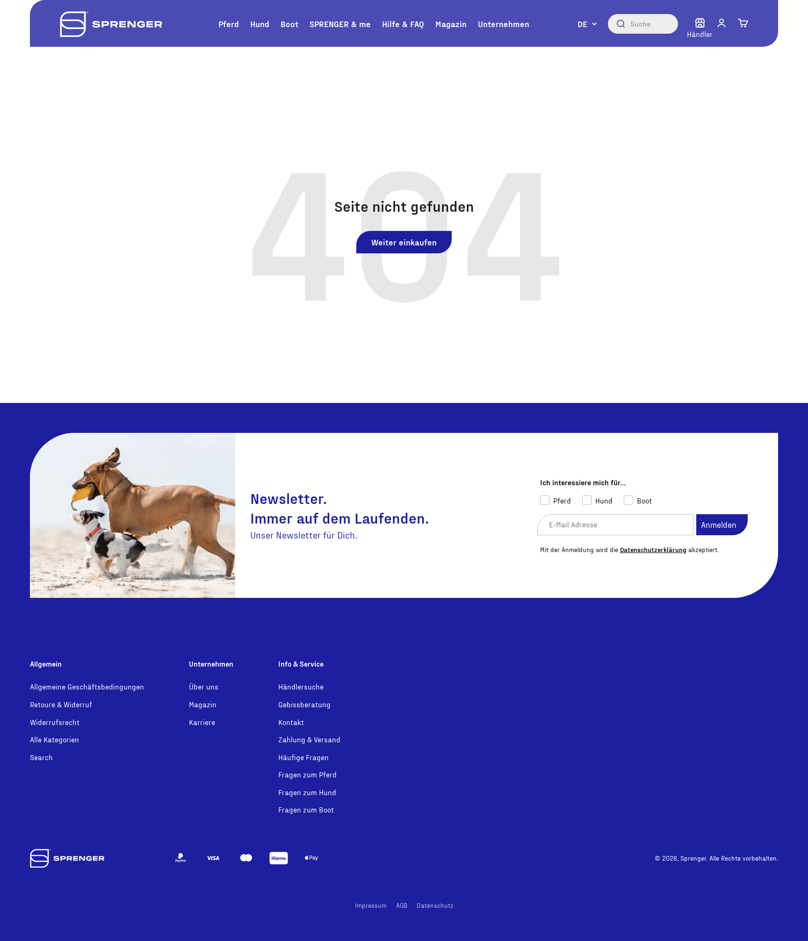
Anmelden (718, 524)
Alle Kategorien (54, 739)
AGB (401, 905)
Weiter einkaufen (404, 242)
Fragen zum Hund (307, 792)
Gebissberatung (304, 704)
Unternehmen (503, 24)
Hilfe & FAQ (403, 24)
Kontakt (291, 722)
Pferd (228, 24)
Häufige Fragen (303, 757)
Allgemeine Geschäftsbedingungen (87, 686)
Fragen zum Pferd (307, 774)
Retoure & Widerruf (61, 704)
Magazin (451, 24)
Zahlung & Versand (309, 739)
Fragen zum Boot (306, 809)
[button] (721, 23)
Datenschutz (435, 905)
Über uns (203, 686)
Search (41, 757)
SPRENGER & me (340, 24)
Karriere (202, 722)
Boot (289, 24)
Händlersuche (301, 686)
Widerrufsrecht (54, 722)
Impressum (371, 905)
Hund (259, 24)
